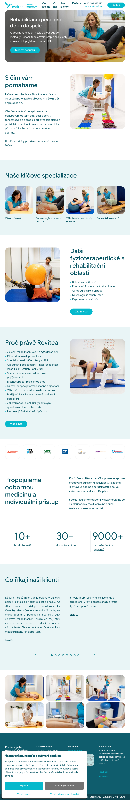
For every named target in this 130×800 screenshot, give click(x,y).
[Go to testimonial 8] (78, 655)
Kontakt (116, 5)
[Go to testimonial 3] (59, 655)
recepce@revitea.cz (94, 6)
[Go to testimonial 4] (63, 655)
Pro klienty (64, 5)
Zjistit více (81, 311)
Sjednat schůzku (25, 50)
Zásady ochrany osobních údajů (64, 794)
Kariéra (76, 3)
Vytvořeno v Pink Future (114, 797)
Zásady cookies (24, 794)
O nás (55, 5)
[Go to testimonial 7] (74, 655)
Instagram (103, 776)
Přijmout (24, 785)
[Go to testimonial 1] (51, 655)
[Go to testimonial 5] (67, 655)
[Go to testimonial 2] (55, 655)
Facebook (103, 772)
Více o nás (16, 424)
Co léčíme (46, 5)
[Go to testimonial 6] (70, 655)
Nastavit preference (64, 785)
